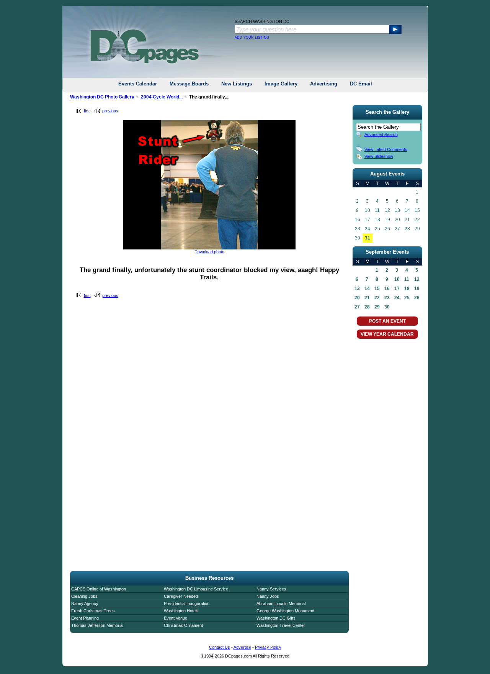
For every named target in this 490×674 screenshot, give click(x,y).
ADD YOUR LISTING (252, 37)
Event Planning (85, 618)
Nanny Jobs (267, 596)
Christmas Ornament (183, 625)
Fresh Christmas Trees (93, 610)
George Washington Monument (285, 610)
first (87, 110)
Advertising (323, 84)
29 (377, 307)
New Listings (236, 84)
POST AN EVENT (387, 321)
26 (417, 297)
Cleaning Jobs (84, 596)
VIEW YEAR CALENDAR (387, 334)
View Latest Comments (385, 149)
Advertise (242, 647)
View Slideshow (378, 156)
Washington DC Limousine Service (196, 589)
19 (417, 288)
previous (110, 110)
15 (377, 288)
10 (397, 279)
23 (387, 297)
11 (406, 279)
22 (377, 297)
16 (387, 288)
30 (387, 307)
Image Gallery (281, 84)
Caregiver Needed (181, 596)
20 (357, 297)
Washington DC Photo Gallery (102, 97)
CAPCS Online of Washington (98, 589)
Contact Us (219, 647)
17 (397, 288)
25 (407, 297)
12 (417, 279)
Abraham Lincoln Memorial (280, 603)
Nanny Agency (84, 603)
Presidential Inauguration (186, 603)
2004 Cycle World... (162, 97)
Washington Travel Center (280, 625)
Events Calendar (137, 84)
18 (407, 288)
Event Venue (175, 618)
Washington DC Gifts (276, 618)
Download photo (209, 251)
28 (367, 307)
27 (357, 307)
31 (367, 238)
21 (367, 297)
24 (397, 297)
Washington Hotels (181, 610)
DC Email (361, 84)
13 (357, 288)
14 (367, 288)
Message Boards (189, 84)
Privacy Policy (268, 647)
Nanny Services (271, 589)
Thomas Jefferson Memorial (97, 625)
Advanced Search (381, 134)
